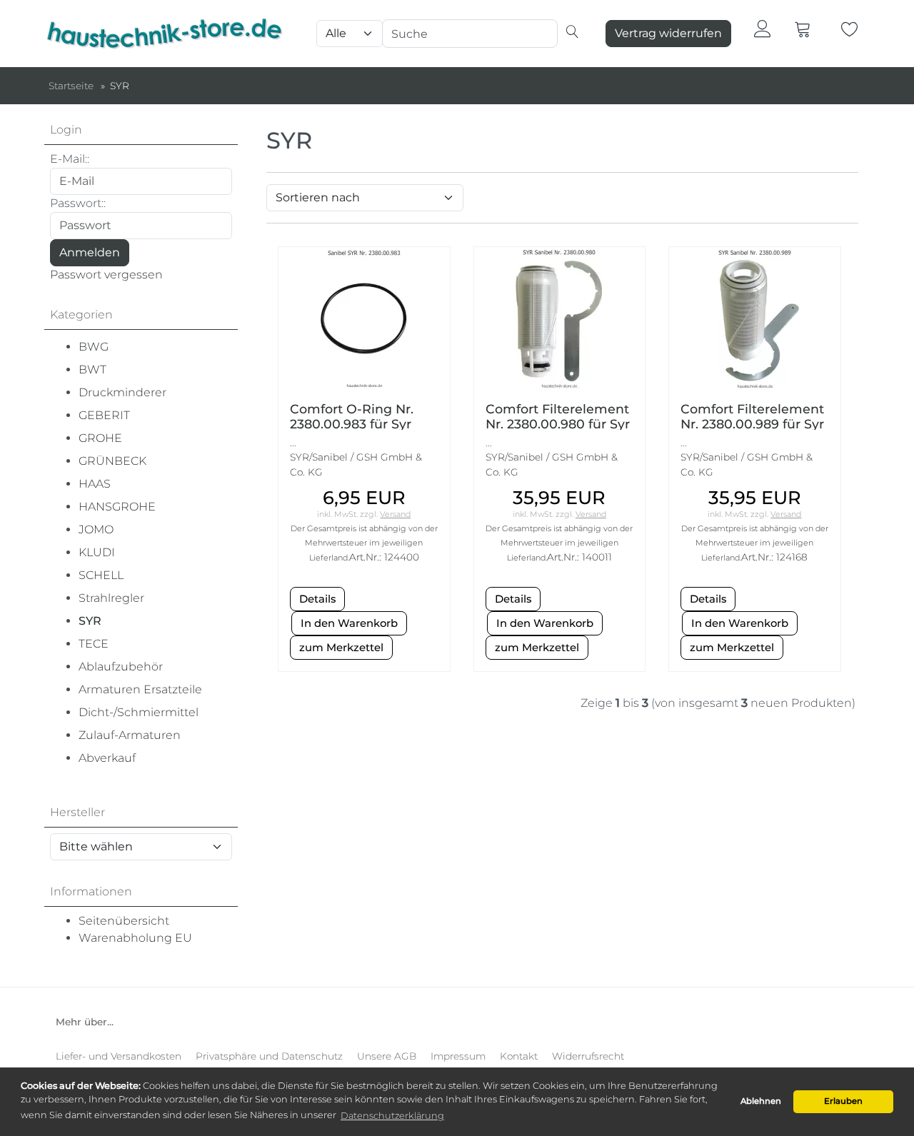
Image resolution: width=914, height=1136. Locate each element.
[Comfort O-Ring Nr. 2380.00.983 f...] (364, 317)
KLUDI (97, 552)
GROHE (100, 438)
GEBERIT (104, 415)
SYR (90, 621)
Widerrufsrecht (588, 1056)
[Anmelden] (762, 28)
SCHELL (101, 575)
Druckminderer (122, 392)
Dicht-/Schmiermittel (139, 712)
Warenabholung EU (135, 938)
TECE (94, 643)
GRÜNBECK (112, 461)
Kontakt (519, 1056)
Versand (395, 514)
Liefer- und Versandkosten (118, 1056)
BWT (92, 369)
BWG (94, 346)
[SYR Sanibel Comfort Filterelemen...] (754, 317)
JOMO (96, 529)
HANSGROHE (117, 506)
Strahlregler (111, 598)
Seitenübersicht (124, 921)
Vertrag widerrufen (668, 33)
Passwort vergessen (106, 274)
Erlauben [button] (843, 1101)
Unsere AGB (386, 1056)
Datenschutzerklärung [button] (392, 1115)
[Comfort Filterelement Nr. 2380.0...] (559, 317)
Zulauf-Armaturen (130, 735)
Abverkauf (107, 758)
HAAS (95, 484)
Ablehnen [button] (760, 1101)
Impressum (458, 1056)
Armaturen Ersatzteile (140, 689)
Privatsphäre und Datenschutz (269, 1056)
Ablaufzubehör (121, 666)
